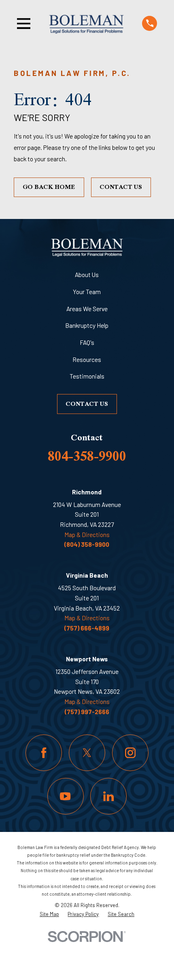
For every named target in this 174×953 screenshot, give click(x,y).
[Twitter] (87, 752)
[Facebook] (43, 752)
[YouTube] (65, 796)
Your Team (87, 291)
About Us (87, 274)
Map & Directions (87, 534)
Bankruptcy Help (86, 325)
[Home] (86, 23)
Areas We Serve (87, 308)
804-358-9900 (87, 455)
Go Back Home (49, 187)
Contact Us (121, 187)
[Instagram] (130, 752)
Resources (86, 359)
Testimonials (87, 376)
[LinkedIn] (108, 796)
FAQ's (87, 342)
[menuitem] (49, 914)
